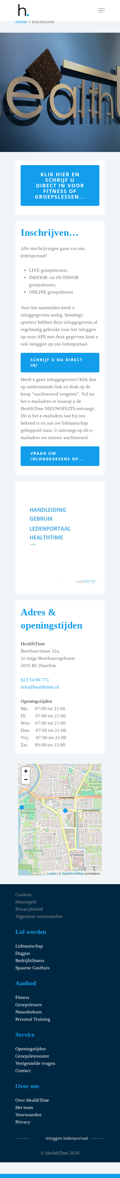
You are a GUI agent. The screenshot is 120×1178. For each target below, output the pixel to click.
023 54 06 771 (35, 679)
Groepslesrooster (32, 1056)
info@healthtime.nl (40, 687)
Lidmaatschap (29, 946)
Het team (24, 1107)
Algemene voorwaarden (39, 916)
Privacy (22, 1122)
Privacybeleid (29, 909)
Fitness (22, 997)
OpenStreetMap (72, 873)
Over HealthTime (32, 1100)
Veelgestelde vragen (35, 1063)
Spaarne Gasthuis (32, 967)
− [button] (26, 779)
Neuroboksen (28, 1012)
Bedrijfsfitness (29, 960)
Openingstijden (30, 1048)
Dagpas (22, 953)
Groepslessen (28, 1004)
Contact (23, 1070)
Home (21, 21)
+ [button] (26, 771)
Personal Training (32, 1019)
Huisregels (26, 902)
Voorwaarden (28, 1114)
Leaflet (51, 873)
